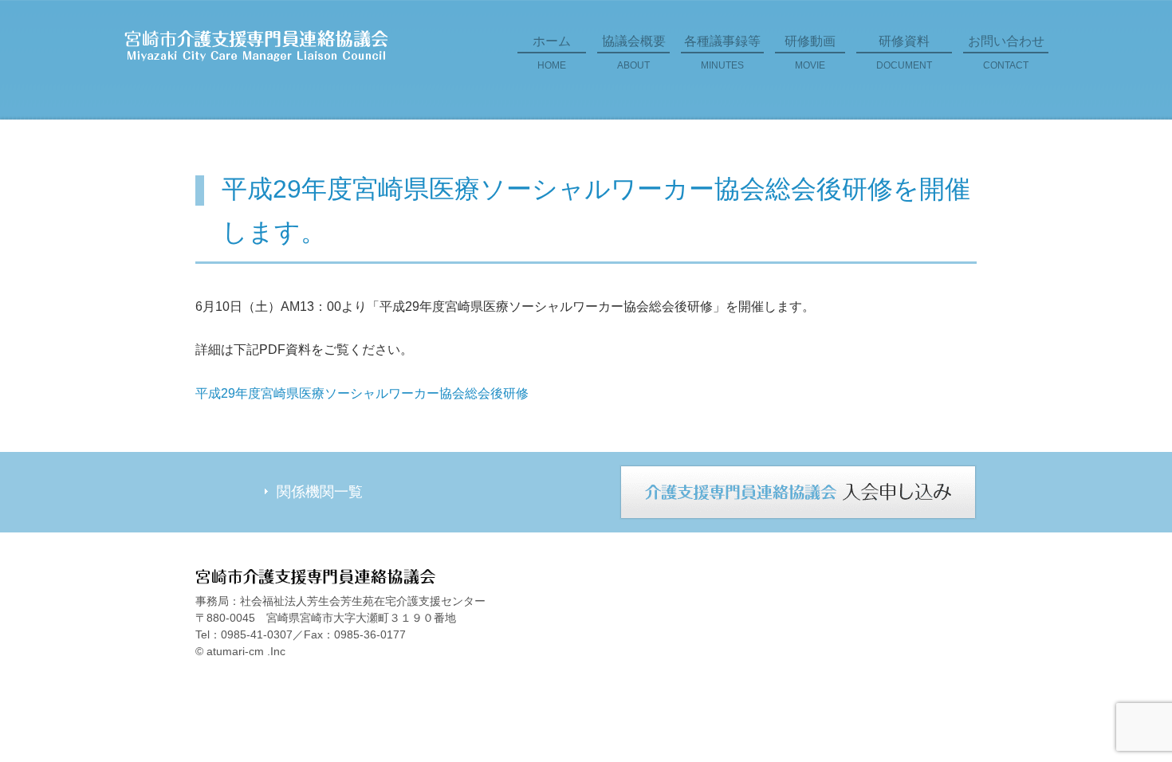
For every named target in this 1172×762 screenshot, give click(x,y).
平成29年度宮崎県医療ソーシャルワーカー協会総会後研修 (362, 393)
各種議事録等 (722, 52)
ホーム (552, 52)
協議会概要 (634, 52)
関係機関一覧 (320, 492)
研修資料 (904, 52)
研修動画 (810, 52)
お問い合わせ (1006, 52)
